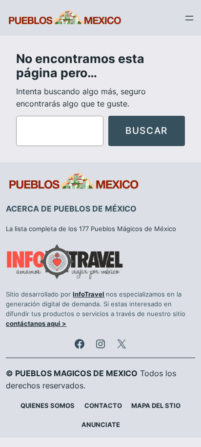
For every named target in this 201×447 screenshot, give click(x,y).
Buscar (146, 130)
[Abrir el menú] (189, 18)
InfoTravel (88, 294)
